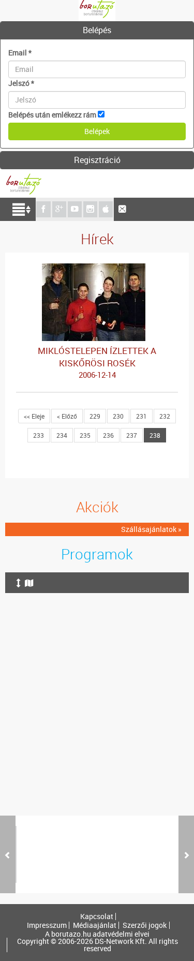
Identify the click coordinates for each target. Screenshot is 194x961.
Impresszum (47, 925)
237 (131, 435)
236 (108, 435)
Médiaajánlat (94, 925)
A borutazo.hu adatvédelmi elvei (97, 934)
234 (61, 435)
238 (155, 435)
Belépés (97, 30)
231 (141, 416)
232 (164, 416)
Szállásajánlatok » (151, 529)
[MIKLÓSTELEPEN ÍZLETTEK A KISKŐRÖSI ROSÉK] (97, 268)
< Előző (67, 416)
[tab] (97, 30)
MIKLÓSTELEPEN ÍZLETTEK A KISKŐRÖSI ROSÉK (97, 362)
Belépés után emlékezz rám (52, 115)
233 (38, 435)
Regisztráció (97, 160)
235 (85, 435)
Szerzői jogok (145, 925)
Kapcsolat (96, 916)
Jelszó (21, 83)
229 (94, 416)
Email (20, 52)
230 (118, 416)
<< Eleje (34, 416)
